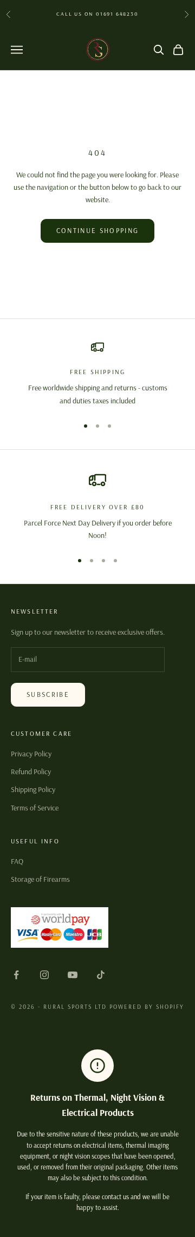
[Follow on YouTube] (72, 974)
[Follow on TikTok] (100, 974)
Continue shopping (97, 230)
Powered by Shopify (146, 1006)
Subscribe (48, 694)
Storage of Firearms (40, 879)
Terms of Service (34, 808)
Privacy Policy (31, 754)
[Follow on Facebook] (16, 974)
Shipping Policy (33, 789)
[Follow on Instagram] (44, 974)
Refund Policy (31, 771)
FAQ (17, 861)
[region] (97, 374)
